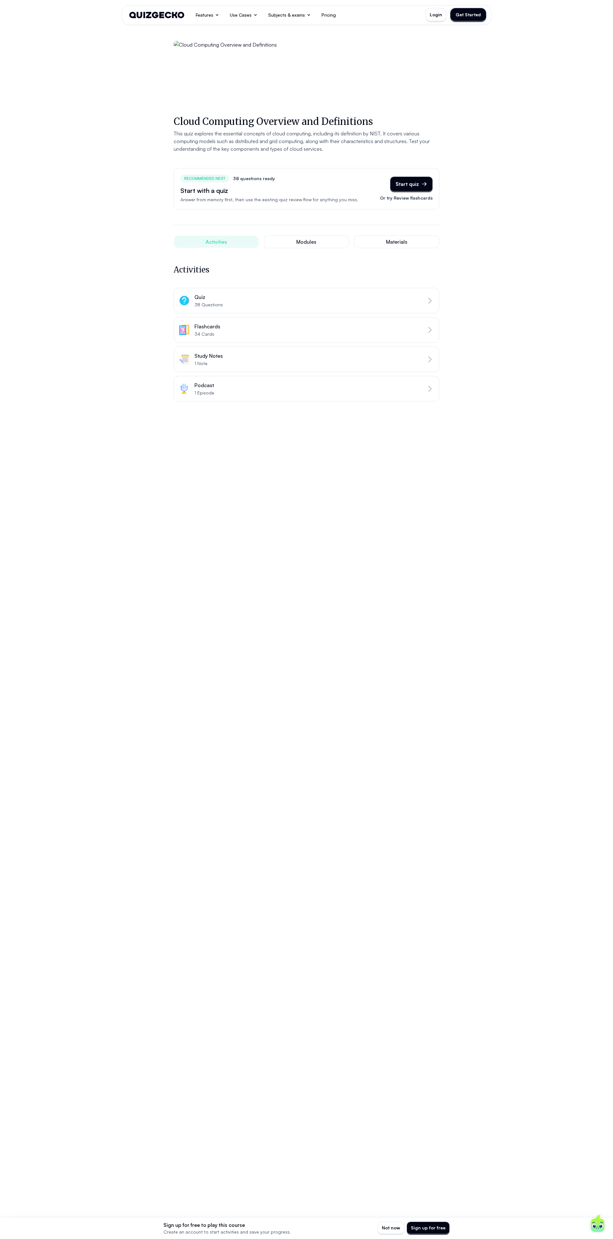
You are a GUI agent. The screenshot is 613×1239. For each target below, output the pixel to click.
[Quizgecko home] (156, 15)
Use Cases (241, 15)
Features (204, 15)
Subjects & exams (286, 15)
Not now (391, 1227)
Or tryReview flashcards (406, 198)
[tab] (216, 241)
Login (436, 14)
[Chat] (597, 1223)
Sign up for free (428, 1227)
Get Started (468, 14)
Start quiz (407, 184)
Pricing (329, 15)
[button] (306, 300)
